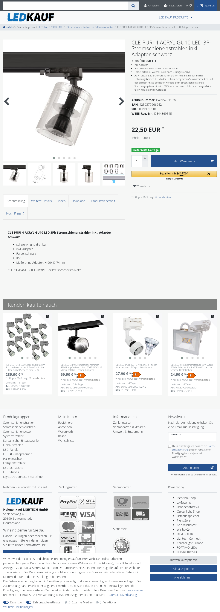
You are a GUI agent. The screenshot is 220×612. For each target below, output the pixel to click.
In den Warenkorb (183, 161)
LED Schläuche (13, 468)
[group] (27, 337)
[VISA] (87, 514)
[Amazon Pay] (68, 514)
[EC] (68, 551)
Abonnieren (191, 468)
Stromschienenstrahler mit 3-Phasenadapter (89, 27)
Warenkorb (65, 431)
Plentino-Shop (186, 498)
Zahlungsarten (122, 422)
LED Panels (10, 450)
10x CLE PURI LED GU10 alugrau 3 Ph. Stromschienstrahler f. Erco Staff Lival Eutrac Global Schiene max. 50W (26, 367)
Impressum (135, 590)
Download (78, 201)
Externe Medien (82, 602)
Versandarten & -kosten (129, 427)
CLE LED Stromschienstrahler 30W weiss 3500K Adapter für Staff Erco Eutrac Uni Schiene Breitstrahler (192, 367)
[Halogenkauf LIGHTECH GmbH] (24, 501)
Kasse (62, 436)
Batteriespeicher (188, 516)
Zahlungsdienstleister (47, 602)
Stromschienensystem (18, 431)
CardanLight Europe (190, 543)
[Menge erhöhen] (145, 158)
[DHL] (140, 502)
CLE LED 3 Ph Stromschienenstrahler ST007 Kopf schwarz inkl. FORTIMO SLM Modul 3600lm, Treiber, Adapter (81, 367)
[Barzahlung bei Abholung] (87, 539)
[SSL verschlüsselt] (121, 545)
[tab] (15, 201)
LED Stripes (11, 472)
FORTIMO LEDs (187, 547)
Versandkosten (162, 197)
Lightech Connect (188, 538)
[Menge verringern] (145, 164)
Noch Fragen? (15, 213)
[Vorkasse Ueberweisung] (87, 551)
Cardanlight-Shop (188, 511)
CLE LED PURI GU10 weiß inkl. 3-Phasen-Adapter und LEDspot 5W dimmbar (137, 366)
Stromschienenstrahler (18, 422)
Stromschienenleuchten (19, 427)
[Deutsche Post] (122, 502)
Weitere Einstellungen (18, 607)
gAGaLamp (184, 502)
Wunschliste (143, 186)
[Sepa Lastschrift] (87, 502)
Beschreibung (15, 201)
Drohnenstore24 (188, 507)
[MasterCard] (68, 527)
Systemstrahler (13, 436)
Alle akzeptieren (183, 569)
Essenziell (16, 602)
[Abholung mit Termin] (140, 514)
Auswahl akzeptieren (183, 560)
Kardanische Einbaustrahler (21, 440)
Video (62, 201)
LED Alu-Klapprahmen (17, 454)
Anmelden (65, 427)
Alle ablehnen (183, 577)
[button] (174, 175)
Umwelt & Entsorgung (128, 431)
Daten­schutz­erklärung (122, 595)
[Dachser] (122, 514)
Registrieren (66, 422)
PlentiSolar (184, 520)
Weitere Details (41, 201)
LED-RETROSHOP (188, 552)
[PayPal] (68, 502)
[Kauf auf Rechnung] (68, 539)
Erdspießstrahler (14, 463)
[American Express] (87, 527)
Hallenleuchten (13, 459)
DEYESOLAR (185, 534)
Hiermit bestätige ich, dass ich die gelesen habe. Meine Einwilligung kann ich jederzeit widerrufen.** (193, 451)
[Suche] (133, 6)
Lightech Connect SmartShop (23, 477)
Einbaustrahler (13, 445)
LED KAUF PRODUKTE (174, 17)
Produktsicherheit (103, 201)
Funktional (109, 602)
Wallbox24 (184, 529)
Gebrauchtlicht (187, 525)
